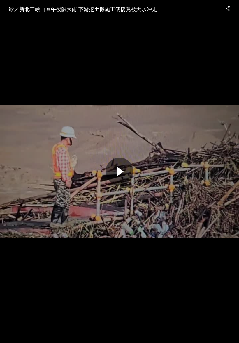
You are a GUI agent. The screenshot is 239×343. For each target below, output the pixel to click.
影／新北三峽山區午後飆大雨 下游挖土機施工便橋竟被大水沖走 (83, 8)
